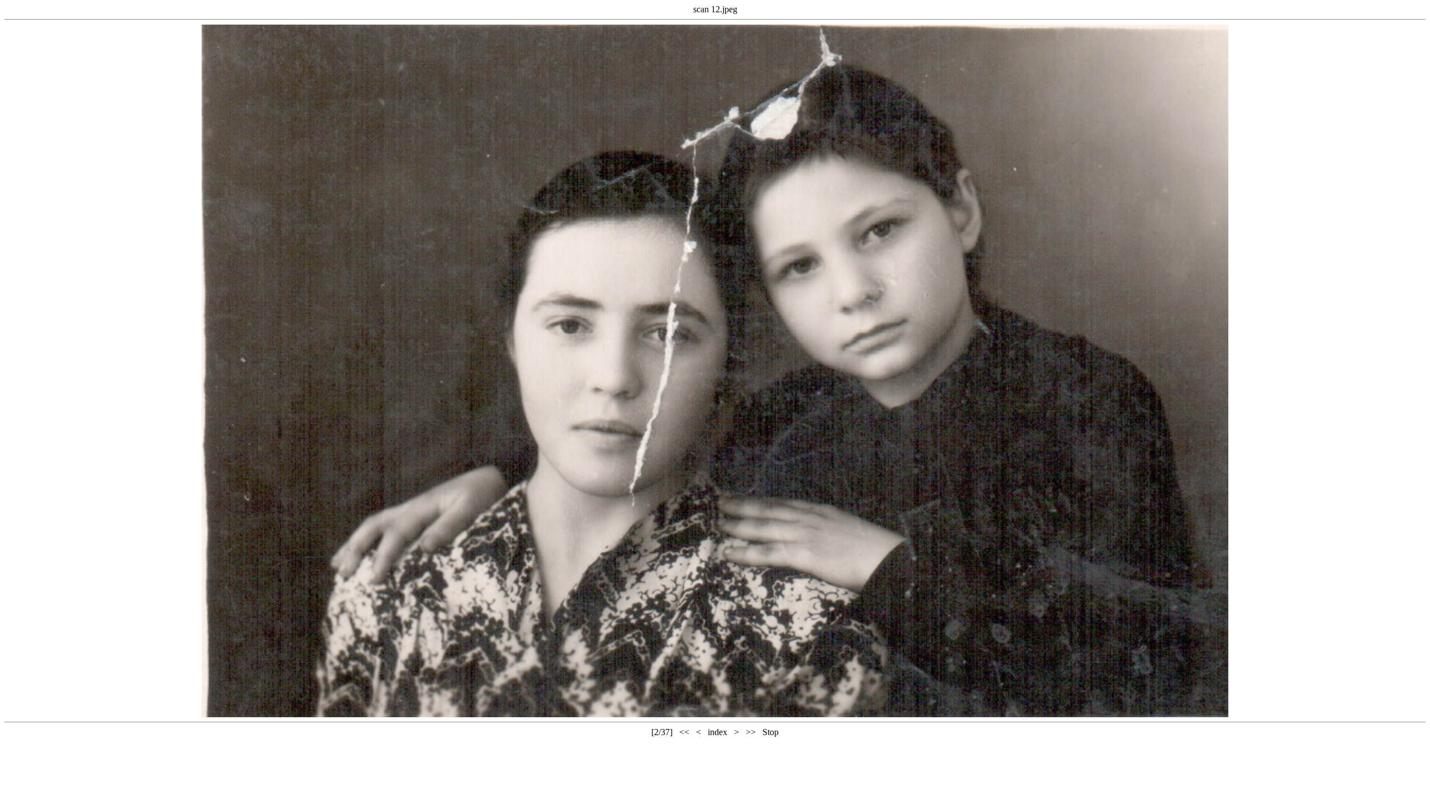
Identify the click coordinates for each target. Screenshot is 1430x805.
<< (684, 732)
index (717, 732)
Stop (770, 732)
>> (751, 732)
